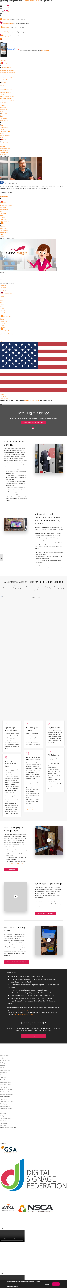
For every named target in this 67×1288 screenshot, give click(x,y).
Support (2, 1067)
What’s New (3, 1125)
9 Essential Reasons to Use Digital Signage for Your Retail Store (32, 995)
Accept (56, 1284)
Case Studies (3, 1120)
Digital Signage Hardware (6, 1108)
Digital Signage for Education (7, 1101)
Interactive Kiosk (7, 40)
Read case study (45, 50)
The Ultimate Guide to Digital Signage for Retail (26, 976)
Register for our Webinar (32, 400)
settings (47, 1284)
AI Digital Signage (6, 32)
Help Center (3, 1113)
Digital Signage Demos (5, 1087)
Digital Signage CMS (8, 23)
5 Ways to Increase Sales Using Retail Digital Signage (28, 990)
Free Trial (2, 339)
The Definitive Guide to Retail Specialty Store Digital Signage (31, 998)
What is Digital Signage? (6, 1118)
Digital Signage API (4, 1091)
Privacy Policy (3, 1072)
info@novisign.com (4, 1055)
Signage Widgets (7, 27)
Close (1, 1228)
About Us (2, 1065)
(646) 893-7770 (4, 1058)
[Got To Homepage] (6, 7)
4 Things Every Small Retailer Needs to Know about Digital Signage (33, 979)
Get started (3, 285)
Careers (2, 1075)
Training (2, 1116)
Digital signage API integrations (15, 863)
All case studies (4, 196)
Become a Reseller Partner (6, 1094)
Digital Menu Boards (5, 1106)
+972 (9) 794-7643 (5, 1060)
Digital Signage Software (6, 1082)
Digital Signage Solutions (6, 1099)
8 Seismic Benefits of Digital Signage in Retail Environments (31, 993)
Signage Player (6, 36)
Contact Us (3, 1077)
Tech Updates (3, 1123)
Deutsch (2, 394)
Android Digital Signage (6, 1089)
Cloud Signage (6, 19)
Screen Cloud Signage (5, 1084)
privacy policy (15, 1286)
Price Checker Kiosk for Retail (20, 982)
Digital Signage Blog (5, 1070)
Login (1, 341)
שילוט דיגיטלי (3, 396)
